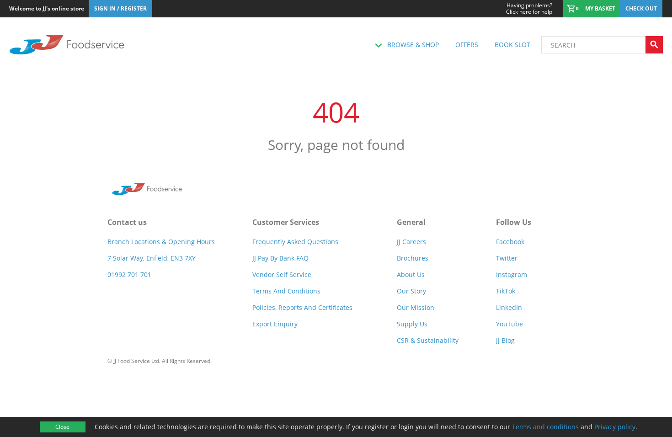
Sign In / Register (120, 8)
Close (62, 427)
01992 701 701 (129, 274)
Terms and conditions (545, 426)
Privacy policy (614, 426)
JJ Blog (505, 340)
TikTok (505, 291)
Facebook (510, 241)
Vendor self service (281, 274)
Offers (466, 44)
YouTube (509, 324)
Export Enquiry (275, 324)
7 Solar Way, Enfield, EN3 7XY (151, 258)
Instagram (511, 274)
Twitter (506, 258)
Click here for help (529, 8)
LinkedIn (509, 307)
